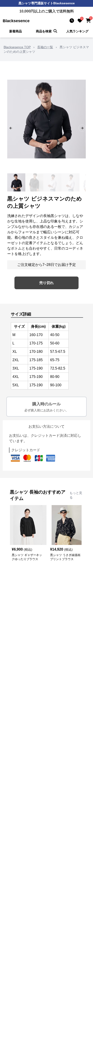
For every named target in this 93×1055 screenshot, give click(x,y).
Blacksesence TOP (17, 47)
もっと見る (76, 495)
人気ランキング (77, 31)
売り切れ (46, 283)
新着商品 (15, 31)
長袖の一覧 (45, 47)
